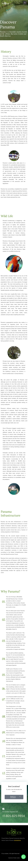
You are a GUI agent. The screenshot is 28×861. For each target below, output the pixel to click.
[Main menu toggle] (24, 2)
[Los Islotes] (5, 3)
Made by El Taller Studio (14, 857)
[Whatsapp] (23, 856)
